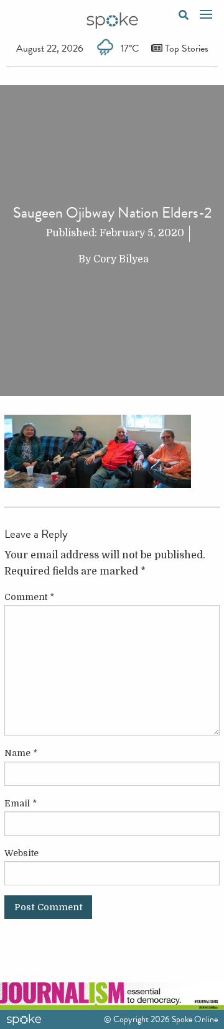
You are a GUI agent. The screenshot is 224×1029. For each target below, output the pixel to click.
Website (21, 853)
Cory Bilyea (121, 259)
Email (20, 803)
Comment (29, 597)
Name (20, 753)
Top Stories (185, 48)
